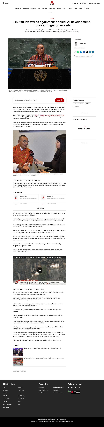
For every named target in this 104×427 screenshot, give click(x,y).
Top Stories (18, 8)
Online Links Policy (69, 421)
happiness (76, 106)
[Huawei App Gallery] (75, 392)
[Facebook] (84, 52)
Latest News (26, 8)
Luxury (19, 393)
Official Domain (34, 421)
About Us (41, 387)
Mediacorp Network (58, 387)
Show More (39, 208)
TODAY (64, 8)
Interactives (21, 398)
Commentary (52, 8)
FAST (58, 100)
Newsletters (6, 407)
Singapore (33, 8)
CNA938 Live (21, 396)
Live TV (5, 401)
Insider (59, 8)
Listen (81, 8)
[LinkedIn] (93, 52)
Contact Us (56, 390)
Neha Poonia (77, 39)
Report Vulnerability (60, 421)
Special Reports (7, 404)
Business (5, 390)
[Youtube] (71, 388)
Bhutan (88, 103)
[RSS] (79, 388)
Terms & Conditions (43, 421)
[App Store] (70, 392)
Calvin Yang (82, 43)
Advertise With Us (43, 390)
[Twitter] (87, 52)
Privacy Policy (51, 421)
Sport (19, 401)
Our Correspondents (58, 393)
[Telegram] (81, 52)
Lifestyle (70, 8)
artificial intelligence (78, 103)
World (52, 18)
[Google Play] (68, 392)
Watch (75, 8)
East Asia (44, 8)
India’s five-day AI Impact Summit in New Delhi (49, 115)
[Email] (90, 52)
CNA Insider (21, 390)
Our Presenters (43, 393)
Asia (39, 8)
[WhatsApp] (78, 52)
